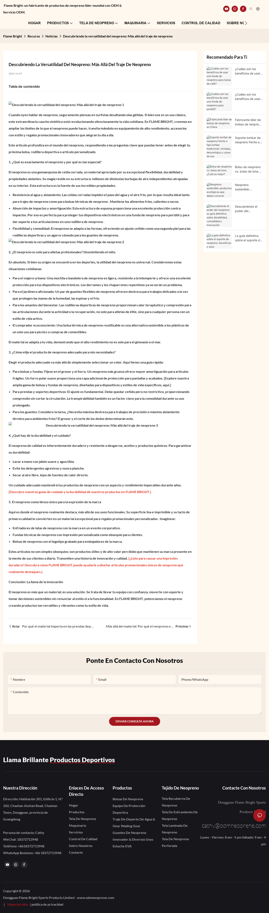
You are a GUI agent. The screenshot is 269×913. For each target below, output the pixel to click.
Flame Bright (12, 36)
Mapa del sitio (18, 904)
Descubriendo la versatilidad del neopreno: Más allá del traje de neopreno (118, 36)
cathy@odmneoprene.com (234, 825)
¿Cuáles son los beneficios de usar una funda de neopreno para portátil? (247, 97)
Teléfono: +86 (23, 846)
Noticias (51, 36)
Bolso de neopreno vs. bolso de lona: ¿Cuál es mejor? (248, 169)
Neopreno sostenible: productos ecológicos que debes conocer (245, 187)
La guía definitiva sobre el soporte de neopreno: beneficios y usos (248, 238)
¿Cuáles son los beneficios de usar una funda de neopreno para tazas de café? (247, 71)
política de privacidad (47, 904)
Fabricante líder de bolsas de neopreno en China (248, 122)
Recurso (34, 36)
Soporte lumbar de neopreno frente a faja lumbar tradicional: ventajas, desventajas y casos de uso (248, 140)
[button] (246, 23)
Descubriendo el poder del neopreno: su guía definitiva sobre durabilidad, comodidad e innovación (247, 209)
